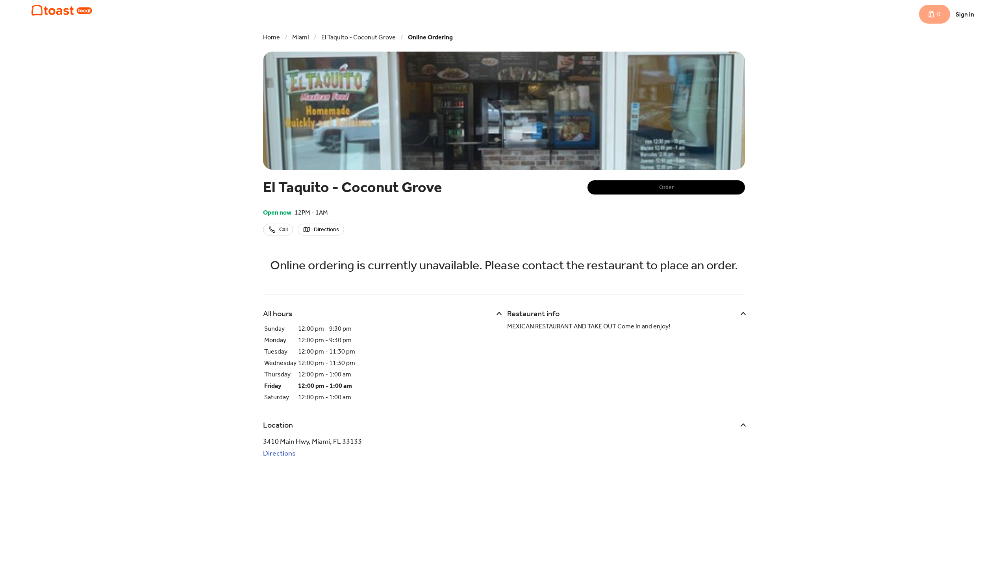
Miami (300, 37)
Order (666, 187)
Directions (279, 453)
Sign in (965, 14)
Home (271, 37)
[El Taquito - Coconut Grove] (62, 10)
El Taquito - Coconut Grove (358, 37)
